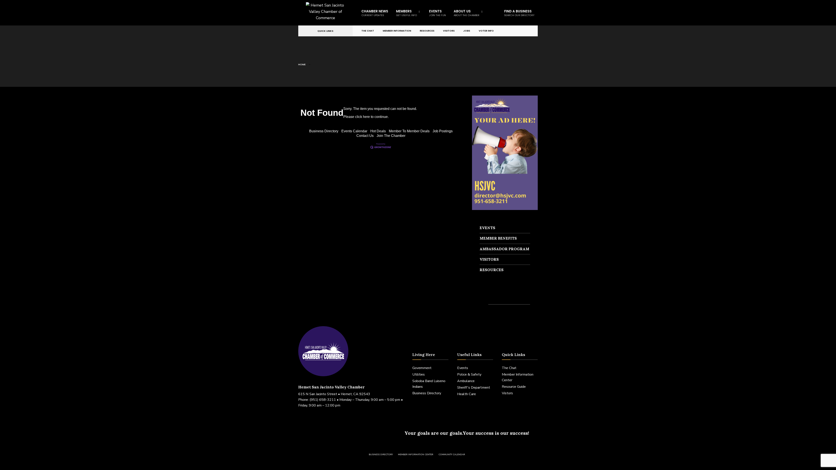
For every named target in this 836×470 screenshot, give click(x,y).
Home (302, 64)
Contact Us (365, 136)
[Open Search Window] (527, 31)
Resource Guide (514, 386)
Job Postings (443, 131)
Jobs (466, 30)
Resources (427, 30)
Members (406, 13)
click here (362, 117)
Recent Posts (492, 296)
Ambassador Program (504, 249)
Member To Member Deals (409, 131)
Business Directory (323, 131)
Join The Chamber (391, 136)
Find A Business (519, 13)
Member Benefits (498, 238)
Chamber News (374, 13)
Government (421, 368)
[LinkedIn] (519, 31)
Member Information (397, 30)
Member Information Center (415, 454)
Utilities (418, 374)
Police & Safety (469, 374)
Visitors (449, 30)
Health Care (466, 394)
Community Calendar (451, 454)
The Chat (367, 30)
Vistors (507, 393)
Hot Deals (378, 131)
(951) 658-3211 (323, 399)
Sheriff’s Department (473, 387)
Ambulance (466, 381)
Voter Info (486, 30)
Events (437, 13)
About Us (467, 13)
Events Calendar (354, 131)
